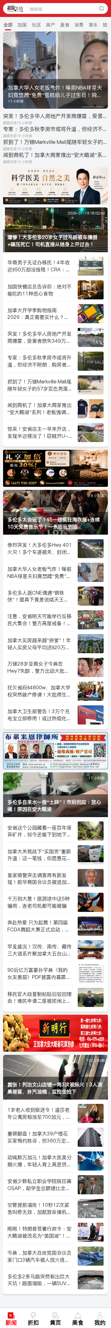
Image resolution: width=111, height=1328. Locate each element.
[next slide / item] (103, 70)
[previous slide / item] (7, 70)
